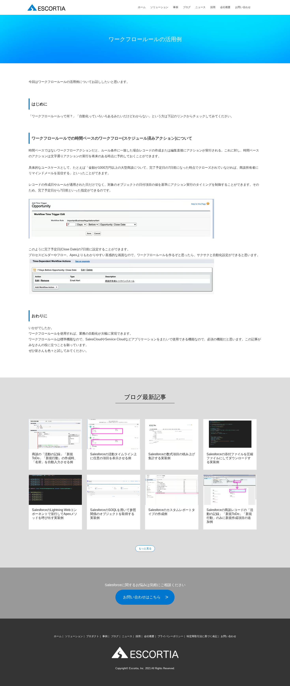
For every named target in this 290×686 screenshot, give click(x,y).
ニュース (200, 7)
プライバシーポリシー (170, 636)
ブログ (187, 7)
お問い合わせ (243, 7)
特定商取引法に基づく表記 (202, 636)
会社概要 (225, 7)
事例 (175, 7)
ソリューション (159, 7)
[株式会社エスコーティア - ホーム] (46, 7)
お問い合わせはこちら (142, 597)
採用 (212, 7)
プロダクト (92, 636)
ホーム (142, 7)
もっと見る (145, 548)
